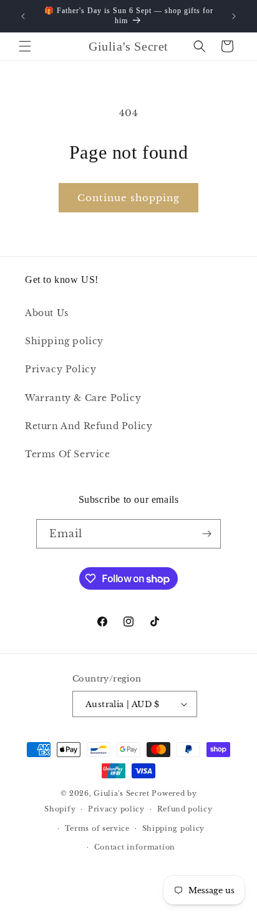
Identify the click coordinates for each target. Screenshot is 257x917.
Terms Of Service (67, 454)
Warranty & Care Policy (83, 398)
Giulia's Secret (122, 793)
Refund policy (185, 809)
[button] (25, 46)
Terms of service (97, 828)
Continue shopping (128, 198)
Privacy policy (116, 809)
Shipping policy (64, 341)
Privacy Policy (60, 369)
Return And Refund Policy (88, 426)
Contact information (134, 847)
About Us (47, 313)
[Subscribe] (206, 533)
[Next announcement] (234, 16)
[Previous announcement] (23, 16)
